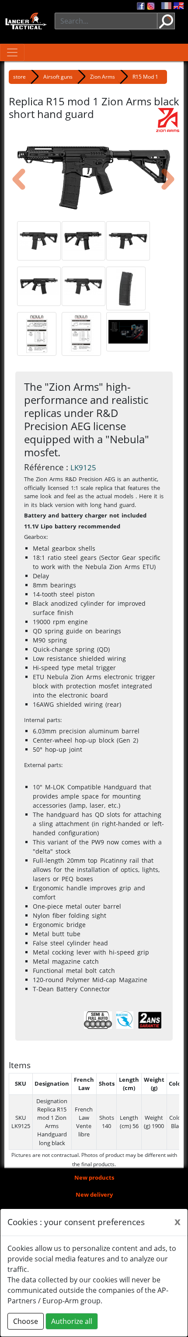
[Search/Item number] (166, 21)
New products (94, 1177)
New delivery (94, 1194)
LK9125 (83, 467)
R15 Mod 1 (145, 76)
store (19, 76)
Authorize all (71, 1321)
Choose (25, 1321)
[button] (12, 175)
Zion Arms (102, 76)
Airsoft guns (58, 76)
